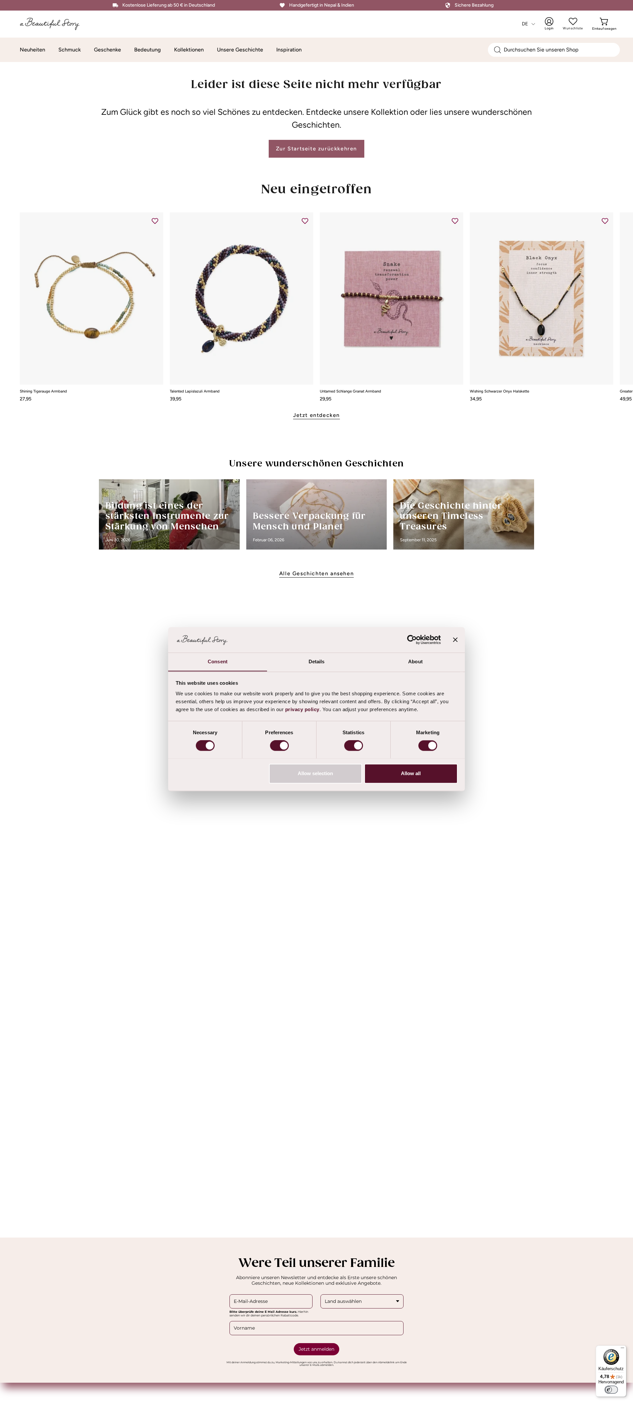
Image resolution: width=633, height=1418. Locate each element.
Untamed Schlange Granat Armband (350, 392)
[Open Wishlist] (573, 21)
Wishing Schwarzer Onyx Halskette (499, 392)
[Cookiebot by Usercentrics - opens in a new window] (412, 640)
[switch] (279, 745)
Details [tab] (317, 661)
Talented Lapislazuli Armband (195, 392)
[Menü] (622, 1349)
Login (554, 23)
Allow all (411, 773)
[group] (316, 306)
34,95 (476, 398)
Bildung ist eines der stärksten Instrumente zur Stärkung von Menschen (167, 516)
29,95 (325, 398)
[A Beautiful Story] (54, 23)
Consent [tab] (217, 661)
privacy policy (302, 709)
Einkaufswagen (604, 24)
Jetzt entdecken (316, 415)
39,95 (175, 398)
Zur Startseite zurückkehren (316, 148)
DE (525, 24)
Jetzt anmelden (316, 1349)
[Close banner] (455, 639)
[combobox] (554, 50)
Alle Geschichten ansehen (316, 573)
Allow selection (315, 773)
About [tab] (415, 661)
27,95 (25, 398)
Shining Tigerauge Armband (43, 392)
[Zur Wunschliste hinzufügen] (155, 220)
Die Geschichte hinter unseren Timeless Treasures (451, 516)
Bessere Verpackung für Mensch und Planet (309, 521)
